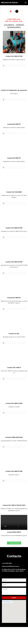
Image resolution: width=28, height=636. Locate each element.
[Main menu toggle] (26, 3)
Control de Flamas (10, 2)
